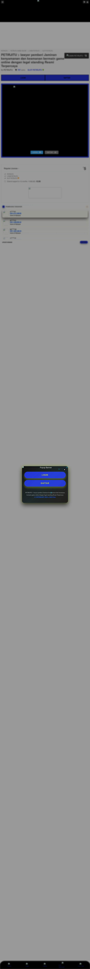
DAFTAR (45, 483)
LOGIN (45, 475)
